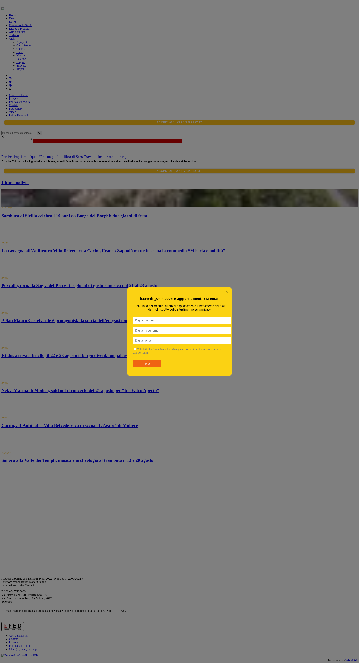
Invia (147, 363)
